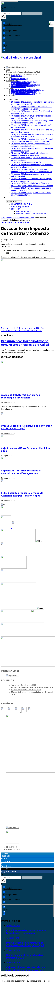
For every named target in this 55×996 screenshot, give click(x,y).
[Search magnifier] (3, 17)
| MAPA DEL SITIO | (14, 849)
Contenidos (29, 218)
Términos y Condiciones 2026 (23, 685)
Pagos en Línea (8, 871)
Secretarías (11, 218)
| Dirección (15, 209)
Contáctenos (7, 866)
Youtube (5, 858)
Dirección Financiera (23, 211)
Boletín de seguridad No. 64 (22, 328)
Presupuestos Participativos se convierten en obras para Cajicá (25, 342)
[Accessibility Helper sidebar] (52, 24)
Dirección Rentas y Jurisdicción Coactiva (31, 214)
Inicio (3, 218)
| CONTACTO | (12, 847)
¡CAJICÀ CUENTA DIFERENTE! (21, 330)
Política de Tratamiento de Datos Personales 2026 (32, 687)
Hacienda (20, 218)
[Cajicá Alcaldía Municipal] (21, 57)
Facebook (5, 855)
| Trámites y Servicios (20, 206)
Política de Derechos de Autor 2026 (26, 690)
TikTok (4, 868)
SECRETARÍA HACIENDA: (21, 204)
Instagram (6, 861)
